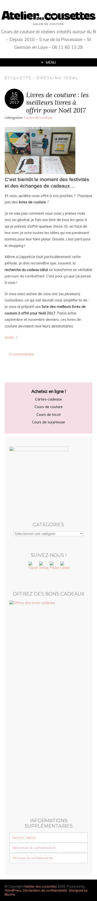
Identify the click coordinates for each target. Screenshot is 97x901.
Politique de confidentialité (33, 858)
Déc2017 (14, 100)
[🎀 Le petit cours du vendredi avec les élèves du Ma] (48, 763)
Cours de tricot (48, 414)
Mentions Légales (24, 837)
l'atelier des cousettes (40, 886)
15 (14, 94)
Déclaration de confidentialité (34, 848)
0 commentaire (21, 354)
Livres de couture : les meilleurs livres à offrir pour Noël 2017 (57, 102)
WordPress (13, 890)
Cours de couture (49, 407)
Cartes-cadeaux (48, 399)
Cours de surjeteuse (48, 422)
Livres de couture (38, 117)
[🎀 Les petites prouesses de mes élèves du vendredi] (48, 725)
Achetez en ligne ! (48, 391)
